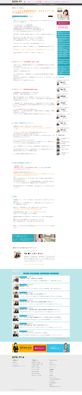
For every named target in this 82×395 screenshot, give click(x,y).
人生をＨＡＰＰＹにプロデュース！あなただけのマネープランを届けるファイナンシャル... (41, 304)
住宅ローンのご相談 (35, 367)
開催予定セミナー (62, 33)
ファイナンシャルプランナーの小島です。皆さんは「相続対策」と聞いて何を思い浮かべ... (41, 288)
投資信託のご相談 (35, 365)
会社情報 (51, 369)
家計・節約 (61, 70)
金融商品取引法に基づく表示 (55, 386)
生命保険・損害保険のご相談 (37, 364)
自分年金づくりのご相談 (36, 375)
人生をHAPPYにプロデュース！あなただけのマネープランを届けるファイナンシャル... (40, 311)
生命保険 (61, 46)
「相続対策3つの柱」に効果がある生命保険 (31, 278)
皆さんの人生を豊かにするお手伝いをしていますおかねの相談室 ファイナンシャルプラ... (41, 319)
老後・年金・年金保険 (62, 65)
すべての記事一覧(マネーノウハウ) (61, 338)
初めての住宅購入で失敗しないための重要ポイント (32, 294)
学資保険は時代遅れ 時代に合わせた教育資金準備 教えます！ (36, 301)
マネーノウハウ (28, 4)
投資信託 (61, 40)
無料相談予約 (64, 23)
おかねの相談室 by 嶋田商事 (17, 2)
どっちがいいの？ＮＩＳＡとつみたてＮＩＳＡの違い (33, 332)
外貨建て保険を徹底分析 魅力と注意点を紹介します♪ (34, 325)
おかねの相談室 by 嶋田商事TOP (17, 357)
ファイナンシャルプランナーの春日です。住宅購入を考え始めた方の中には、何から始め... (41, 296)
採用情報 (51, 375)
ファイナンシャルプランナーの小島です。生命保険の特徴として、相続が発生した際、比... (41, 280)
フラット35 (61, 60)
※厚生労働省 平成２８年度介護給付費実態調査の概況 (26, 208)
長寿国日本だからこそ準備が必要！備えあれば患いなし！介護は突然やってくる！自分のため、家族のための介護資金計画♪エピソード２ (34, 174)
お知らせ (60, 31)
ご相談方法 (14, 362)
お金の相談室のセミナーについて (18, 365)
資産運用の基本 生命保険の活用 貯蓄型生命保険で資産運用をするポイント (40, 309)
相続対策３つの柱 (24, 286)
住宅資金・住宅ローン (62, 58)
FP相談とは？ (55, 348)
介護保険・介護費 (23, 16)
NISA (60, 42)
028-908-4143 (63, 27)
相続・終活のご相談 (35, 373)
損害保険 (60, 62)
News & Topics (21, 4)
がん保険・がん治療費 (63, 51)
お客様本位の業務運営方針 (54, 379)
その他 (60, 74)
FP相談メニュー (35, 360)
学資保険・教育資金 (63, 55)
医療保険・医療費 (62, 49)
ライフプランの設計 (35, 369)
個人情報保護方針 (52, 382)
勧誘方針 (51, 384)
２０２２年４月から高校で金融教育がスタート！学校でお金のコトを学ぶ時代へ (40, 317)
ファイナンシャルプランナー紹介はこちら (33, 264)
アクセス (51, 373)
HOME (14, 4)
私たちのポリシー (52, 377)
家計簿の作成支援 (35, 371)
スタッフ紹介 (14, 364)
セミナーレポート (62, 35)
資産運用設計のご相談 (36, 362)
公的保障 (60, 72)
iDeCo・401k (61, 44)
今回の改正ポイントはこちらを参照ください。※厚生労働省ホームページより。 (32, 49)
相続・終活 (61, 67)
